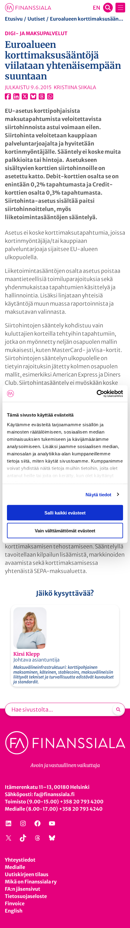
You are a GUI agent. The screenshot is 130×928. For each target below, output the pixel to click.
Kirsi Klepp (26, 654)
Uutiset (36, 19)
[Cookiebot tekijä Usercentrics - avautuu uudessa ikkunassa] (96, 393)
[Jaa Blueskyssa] (33, 96)
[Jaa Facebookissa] (8, 96)
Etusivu (14, 19)
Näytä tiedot (98, 494)
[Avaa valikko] (120, 7)
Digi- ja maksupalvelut (36, 33)
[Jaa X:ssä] (25, 96)
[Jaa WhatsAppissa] (50, 96)
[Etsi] (118, 709)
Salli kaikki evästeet (65, 512)
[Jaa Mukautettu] (42, 96)
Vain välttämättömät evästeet (65, 530)
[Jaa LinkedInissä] (16, 96)
